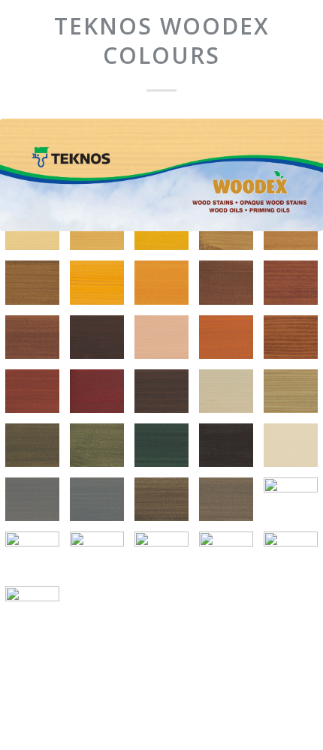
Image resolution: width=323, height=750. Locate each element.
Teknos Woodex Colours (162, 41)
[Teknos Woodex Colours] (161, 175)
